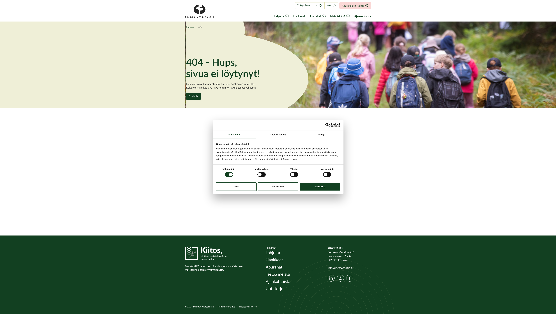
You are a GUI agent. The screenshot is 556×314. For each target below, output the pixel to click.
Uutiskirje (274, 289)
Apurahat (315, 16)
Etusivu (190, 27)
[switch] (261, 174)
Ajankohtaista (362, 16)
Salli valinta (278, 186)
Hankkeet (299, 16)
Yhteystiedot (304, 5)
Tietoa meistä (278, 274)
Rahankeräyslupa (226, 306)
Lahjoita (279, 16)
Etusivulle (193, 96)
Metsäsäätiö (337, 16)
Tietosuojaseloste (248, 306)
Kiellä (236, 186)
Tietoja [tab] (321, 134)
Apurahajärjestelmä (353, 5)
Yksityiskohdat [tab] (278, 134)
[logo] (199, 17)
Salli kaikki (319, 186)
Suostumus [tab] (234, 134)
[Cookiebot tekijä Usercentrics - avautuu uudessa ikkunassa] (327, 125)
